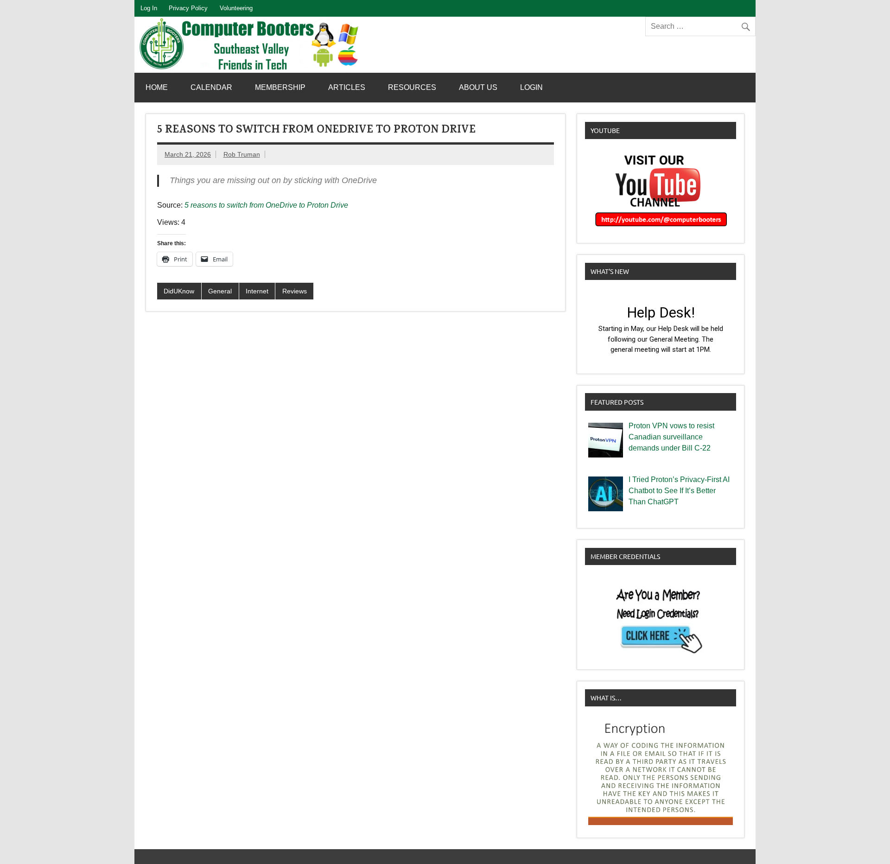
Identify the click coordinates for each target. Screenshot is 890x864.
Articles (346, 87)
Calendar (211, 87)
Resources (412, 87)
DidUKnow (179, 291)
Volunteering (236, 8)
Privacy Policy (188, 8)
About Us (478, 87)
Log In (148, 8)
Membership (280, 87)
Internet (257, 291)
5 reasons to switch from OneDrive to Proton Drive (266, 205)
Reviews (294, 291)
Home (157, 87)
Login (531, 87)
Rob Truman (241, 154)
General (220, 291)
